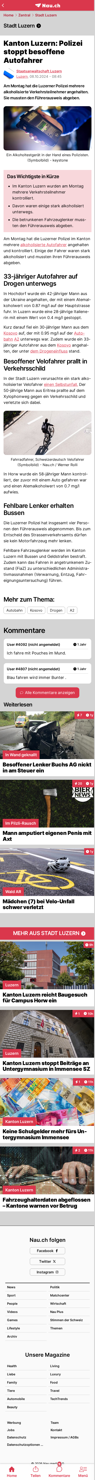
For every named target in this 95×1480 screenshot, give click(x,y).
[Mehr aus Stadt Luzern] (47, 933)
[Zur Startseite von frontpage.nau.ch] (47, 5)
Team (55, 1422)
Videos (12, 1312)
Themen (56, 1328)
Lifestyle (13, 1328)
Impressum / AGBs (65, 1437)
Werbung (14, 1422)
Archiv (12, 1336)
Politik (55, 1287)
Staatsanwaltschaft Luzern (39, 71)
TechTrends (59, 1399)
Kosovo (10, 333)
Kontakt (56, 1430)
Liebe (11, 1374)
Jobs (11, 1430)
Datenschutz (16, 1437)
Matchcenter (59, 1295)
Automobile (16, 1399)
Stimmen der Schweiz (66, 1320)
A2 (16, 339)
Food (54, 1382)
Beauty (12, 1407)
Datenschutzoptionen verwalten (26, 1444)
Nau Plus (56, 1312)
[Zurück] (3, 5)
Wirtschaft (58, 1303)
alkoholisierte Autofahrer (43, 244)
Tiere (11, 1390)
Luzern (22, 76)
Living (54, 1366)
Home (8, 15)
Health (12, 1366)
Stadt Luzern (46, 15)
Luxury (55, 1374)
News (11, 1287)
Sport (11, 1295)
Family (12, 1382)
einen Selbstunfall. (61, 384)
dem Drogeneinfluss (49, 351)
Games (12, 1320)
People (12, 1303)
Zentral (24, 15)
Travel (54, 1390)
